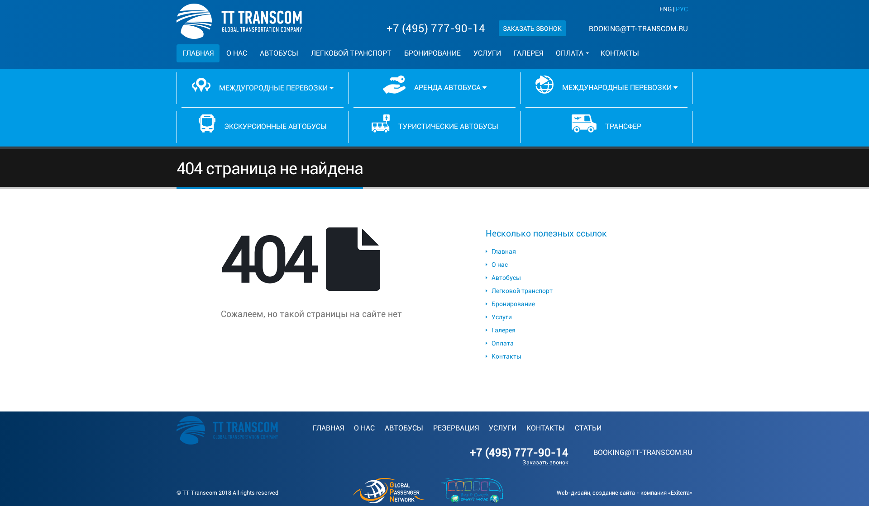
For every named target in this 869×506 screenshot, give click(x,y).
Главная (198, 53)
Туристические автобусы (447, 126)
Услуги (487, 53)
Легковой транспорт (351, 53)
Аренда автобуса (447, 87)
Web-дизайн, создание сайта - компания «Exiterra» (624, 492)
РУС (682, 9)
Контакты (620, 53)
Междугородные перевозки (273, 88)
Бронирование (432, 53)
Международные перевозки (616, 87)
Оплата (569, 53)
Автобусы (279, 53)
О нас (236, 53)
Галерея (528, 53)
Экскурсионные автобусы (274, 126)
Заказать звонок (532, 28)
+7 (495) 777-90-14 (436, 28)
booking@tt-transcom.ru (638, 28)
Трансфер (622, 126)
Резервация (456, 428)
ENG (665, 9)
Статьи (588, 428)
